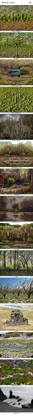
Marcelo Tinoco (8, 2)
